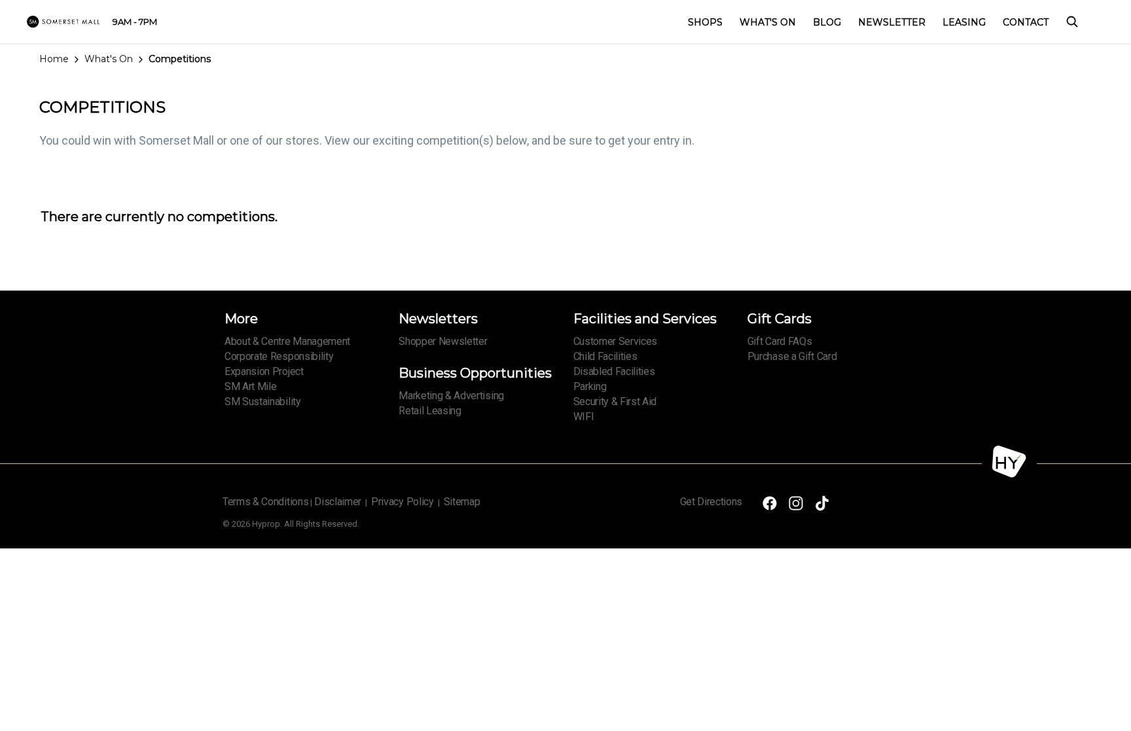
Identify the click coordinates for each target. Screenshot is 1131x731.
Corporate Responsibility (278, 356)
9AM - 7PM (135, 21)
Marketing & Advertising (451, 395)
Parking (590, 386)
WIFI (583, 416)
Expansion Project (264, 371)
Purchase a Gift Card (792, 356)
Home (54, 59)
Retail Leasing (430, 410)
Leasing (964, 22)
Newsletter (891, 22)
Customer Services (615, 341)
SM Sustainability (262, 401)
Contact (1026, 22)
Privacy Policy (402, 501)
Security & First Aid (615, 401)
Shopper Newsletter (443, 341)
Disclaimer (337, 501)
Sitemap (462, 501)
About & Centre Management (287, 341)
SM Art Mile (250, 386)
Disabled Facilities (614, 371)
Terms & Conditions (265, 501)
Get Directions (711, 501)
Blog (827, 22)
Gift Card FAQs (779, 341)
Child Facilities (605, 356)
